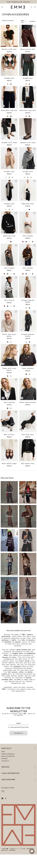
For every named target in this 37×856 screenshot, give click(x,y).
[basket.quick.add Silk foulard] (21, 231)
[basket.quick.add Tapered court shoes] (21, 138)
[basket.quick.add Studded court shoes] (3, 138)
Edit (2, 791)
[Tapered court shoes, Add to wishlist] (34, 120)
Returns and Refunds (8, 756)
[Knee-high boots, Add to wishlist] (34, 412)
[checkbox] (8, 727)
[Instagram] (2, 798)
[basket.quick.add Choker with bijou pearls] (3, 330)
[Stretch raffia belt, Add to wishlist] (16, 27)
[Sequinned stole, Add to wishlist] (34, 181)
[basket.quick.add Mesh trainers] (3, 430)
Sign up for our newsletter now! (18, 2)
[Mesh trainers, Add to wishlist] (16, 412)
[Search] (31, 7)
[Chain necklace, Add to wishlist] (34, 346)
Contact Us (5, 761)
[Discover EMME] (35, 779)
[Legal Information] (35, 773)
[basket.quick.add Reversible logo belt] (3, 106)
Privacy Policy (24, 727)
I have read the (19, 727)
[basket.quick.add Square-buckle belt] (21, 45)
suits (14, 657)
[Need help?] (35, 748)
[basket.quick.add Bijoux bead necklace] (21, 398)
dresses (5, 657)
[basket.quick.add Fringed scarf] (3, 167)
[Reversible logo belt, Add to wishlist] (16, 88)
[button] (31, 851)
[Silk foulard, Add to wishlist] (34, 213)
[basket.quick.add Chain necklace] (21, 364)
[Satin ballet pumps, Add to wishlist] (16, 441)
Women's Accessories (7, 20)
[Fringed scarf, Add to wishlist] (16, 149)
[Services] (35, 767)
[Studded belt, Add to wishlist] (16, 56)
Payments (4, 758)
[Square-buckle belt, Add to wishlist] (34, 27)
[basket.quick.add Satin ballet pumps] (3, 459)
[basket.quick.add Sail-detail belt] (21, 459)
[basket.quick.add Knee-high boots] (21, 430)
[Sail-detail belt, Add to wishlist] (34, 441)
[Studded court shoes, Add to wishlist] (16, 120)
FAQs (3, 751)
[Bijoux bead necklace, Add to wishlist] (34, 380)
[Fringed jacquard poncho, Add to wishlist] (34, 278)
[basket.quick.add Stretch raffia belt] (3, 45)
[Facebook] (5, 798)
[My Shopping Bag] (35, 7)
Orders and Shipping (7, 754)
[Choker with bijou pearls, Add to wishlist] (16, 312)
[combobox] (23, 21)
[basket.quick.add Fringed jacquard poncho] (21, 296)
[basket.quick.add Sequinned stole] (21, 199)
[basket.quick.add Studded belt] (3, 74)
